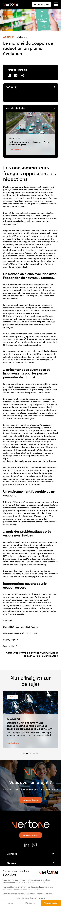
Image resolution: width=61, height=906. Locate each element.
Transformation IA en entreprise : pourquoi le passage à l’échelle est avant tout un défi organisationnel (28, 725)
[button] (9, 75)
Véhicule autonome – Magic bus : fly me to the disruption (30, 143)
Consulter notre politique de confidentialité (19, 894)
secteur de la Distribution (42, 655)
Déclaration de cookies (45, 894)
